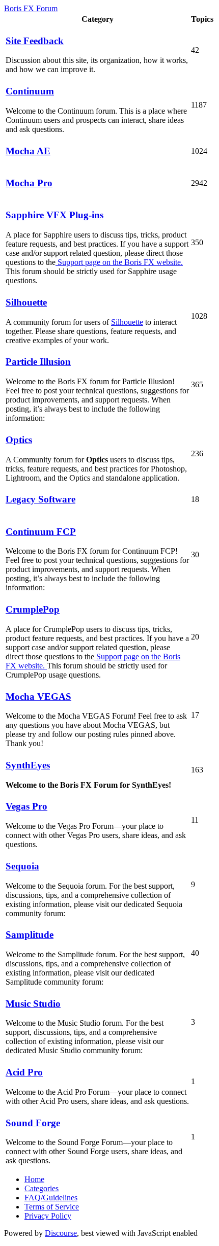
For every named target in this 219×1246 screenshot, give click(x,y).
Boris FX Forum (31, 8)
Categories (41, 1188)
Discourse (61, 1233)
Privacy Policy (47, 1215)
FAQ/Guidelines (50, 1197)
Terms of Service (51, 1206)
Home (34, 1179)
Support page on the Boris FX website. (119, 262)
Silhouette (127, 322)
